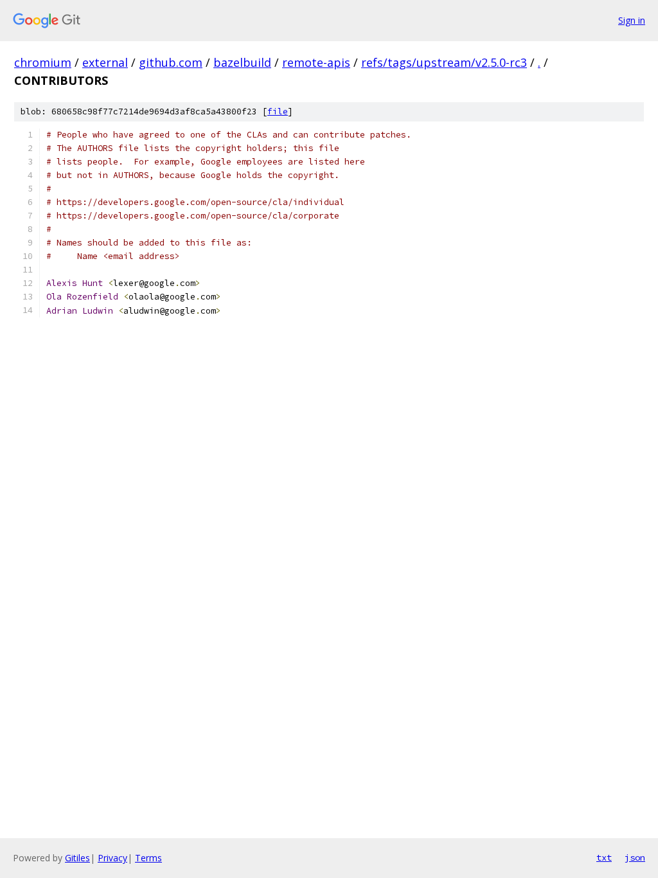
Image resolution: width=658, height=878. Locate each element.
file (277, 111)
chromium (42, 62)
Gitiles (77, 858)
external (105, 62)
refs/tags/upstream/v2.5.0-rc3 (444, 62)
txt (604, 857)
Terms (148, 858)
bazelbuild (242, 62)
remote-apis (316, 62)
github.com (170, 62)
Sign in (631, 20)
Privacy (112, 858)
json (635, 857)
